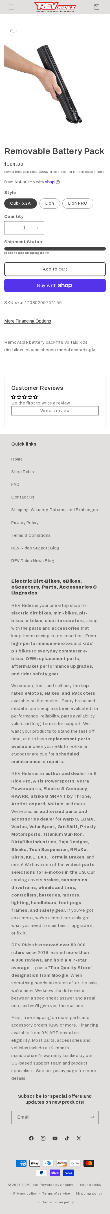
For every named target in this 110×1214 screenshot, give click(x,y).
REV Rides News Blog (32, 561)
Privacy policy (25, 1193)
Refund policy (90, 1184)
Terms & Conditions (31, 535)
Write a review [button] (55, 410)
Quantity (13, 216)
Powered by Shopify (56, 1184)
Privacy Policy (24, 523)
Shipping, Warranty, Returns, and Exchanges (54, 510)
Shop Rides (22, 472)
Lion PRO (77, 203)
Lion (49, 203)
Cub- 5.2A (20, 203)
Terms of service (56, 1193)
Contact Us (23, 497)
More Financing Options (27, 321)
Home (17, 459)
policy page (65, 1070)
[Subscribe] (92, 1117)
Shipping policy (89, 1193)
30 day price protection (55, 171)
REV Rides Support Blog (35, 548)
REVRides (30, 1184)
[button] (11, 7)
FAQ (15, 484)
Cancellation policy (57, 1202)
